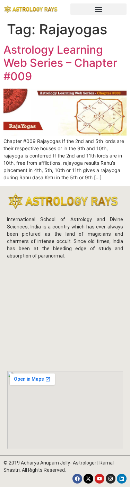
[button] (98, 9)
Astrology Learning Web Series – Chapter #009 (60, 63)
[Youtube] (99, 479)
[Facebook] (77, 479)
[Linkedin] (122, 479)
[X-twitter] (88, 479)
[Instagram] (110, 479)
